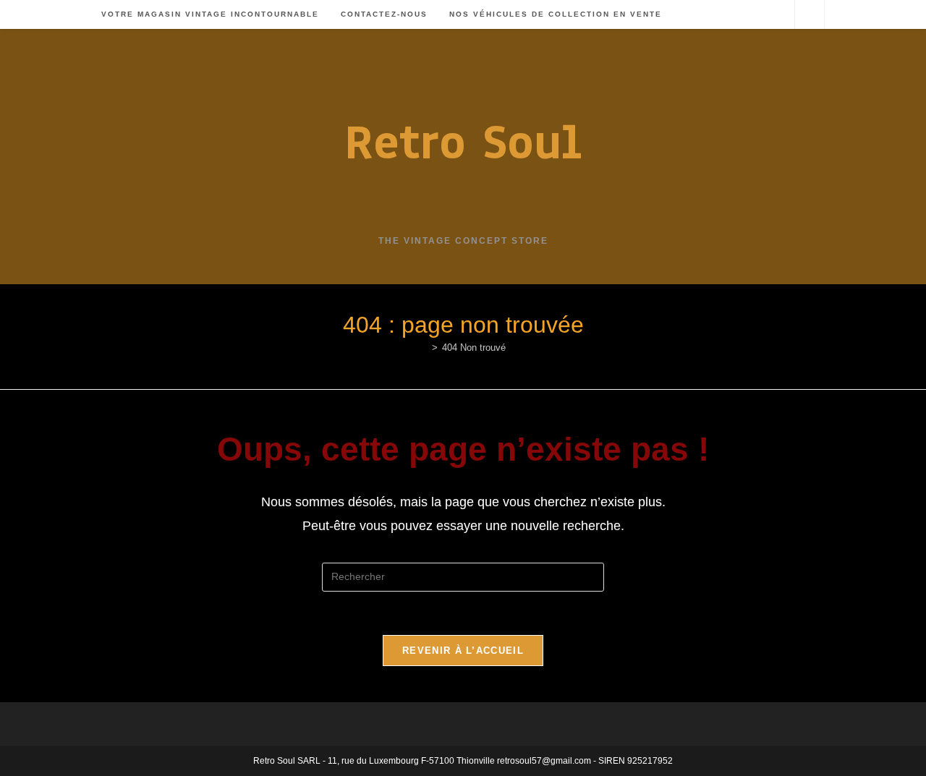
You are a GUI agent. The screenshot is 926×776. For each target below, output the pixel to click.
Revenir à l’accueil (463, 650)
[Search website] (809, 15)
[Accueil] (424, 347)
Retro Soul (463, 142)
